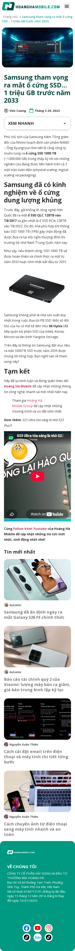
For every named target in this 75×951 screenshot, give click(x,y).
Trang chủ (10, 17)
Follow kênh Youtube (30, 528)
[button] (67, 6)
